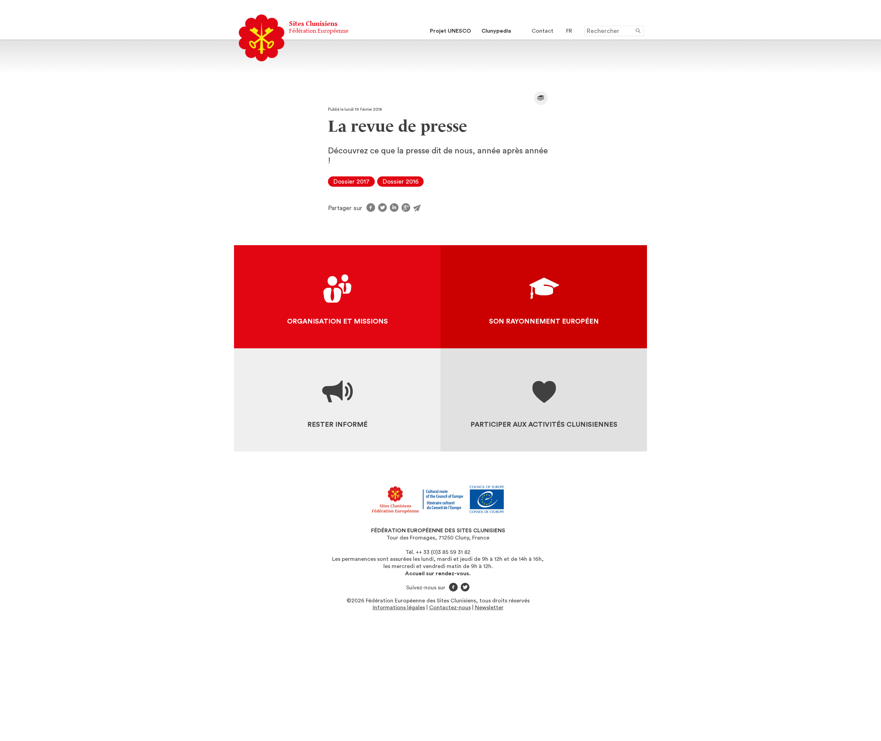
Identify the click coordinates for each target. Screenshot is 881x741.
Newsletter (489, 607)
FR (569, 31)
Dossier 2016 (400, 181)
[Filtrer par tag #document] (541, 98)
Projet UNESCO (450, 31)
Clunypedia (496, 31)
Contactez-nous (450, 607)
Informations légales (399, 607)
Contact (542, 31)
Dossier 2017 (351, 181)
